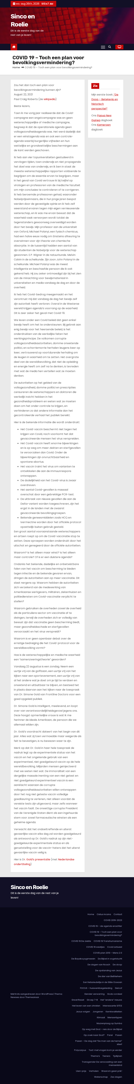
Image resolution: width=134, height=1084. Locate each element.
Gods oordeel (114, 994)
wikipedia (49, 99)
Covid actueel (114, 946)
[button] (110, 46)
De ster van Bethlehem (110, 976)
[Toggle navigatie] (103, 47)
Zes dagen (116, 1076)
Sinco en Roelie (29, 887)
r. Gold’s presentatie (37, 859)
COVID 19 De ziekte (81, 941)
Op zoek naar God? (94, 1035)
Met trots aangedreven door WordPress (32, 994)
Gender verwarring (94, 994)
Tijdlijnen (117, 1056)
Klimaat (101, 1017)
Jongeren (98, 1011)
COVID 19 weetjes (95, 946)
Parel (110, 1035)
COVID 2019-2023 (113, 920)
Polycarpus (80, 1050)
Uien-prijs (81, 1071)
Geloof (118, 988)
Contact (118, 914)
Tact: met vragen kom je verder (105, 1050)
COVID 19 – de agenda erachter (105, 926)
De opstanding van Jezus (108, 970)
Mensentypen (115, 1017)
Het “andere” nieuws (111, 999)
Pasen (118, 1035)
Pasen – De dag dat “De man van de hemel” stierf (98, 1042)
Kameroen (104, 125)
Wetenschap (101, 1076)
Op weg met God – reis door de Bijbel (102, 1029)
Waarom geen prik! (111, 1071)
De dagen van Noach (99, 964)
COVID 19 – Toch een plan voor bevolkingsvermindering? (106, 933)
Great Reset (78, 999)
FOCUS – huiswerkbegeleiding (96, 988)
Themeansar (32, 997)
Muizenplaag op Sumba (109, 1023)
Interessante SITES (112, 1005)
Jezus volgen (83, 1011)
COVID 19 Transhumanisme (108, 941)
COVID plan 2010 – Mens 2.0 (107, 952)
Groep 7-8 (92, 999)
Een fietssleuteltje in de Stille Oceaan (102, 982)
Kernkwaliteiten (114, 1011)
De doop (117, 964)
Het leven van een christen (86, 1005)
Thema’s (95, 1056)
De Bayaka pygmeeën (83, 958)
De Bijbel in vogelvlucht (110, 958)
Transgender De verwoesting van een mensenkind (102, 1063)
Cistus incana (104, 914)
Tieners (106, 1056)
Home (16, 67)
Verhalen (94, 1071)
